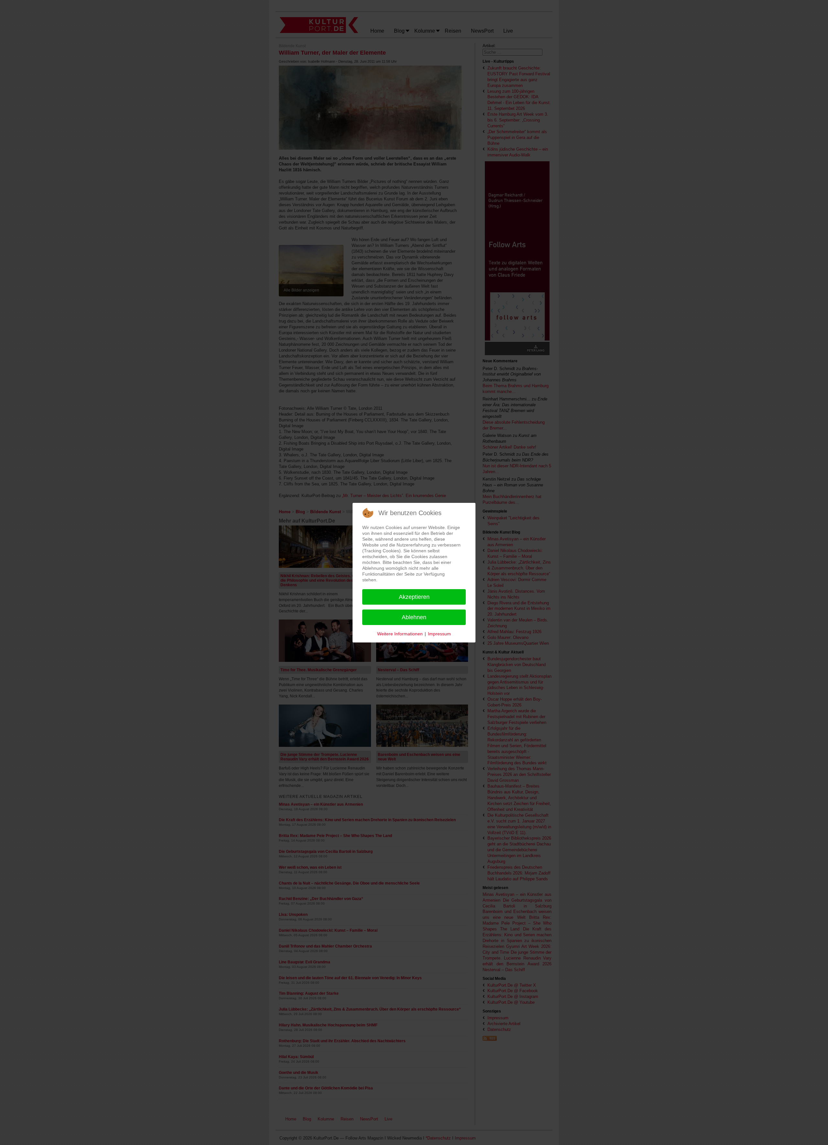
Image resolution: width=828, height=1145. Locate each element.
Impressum (439, 633)
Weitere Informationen (400, 633)
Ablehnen (414, 617)
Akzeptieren (414, 597)
